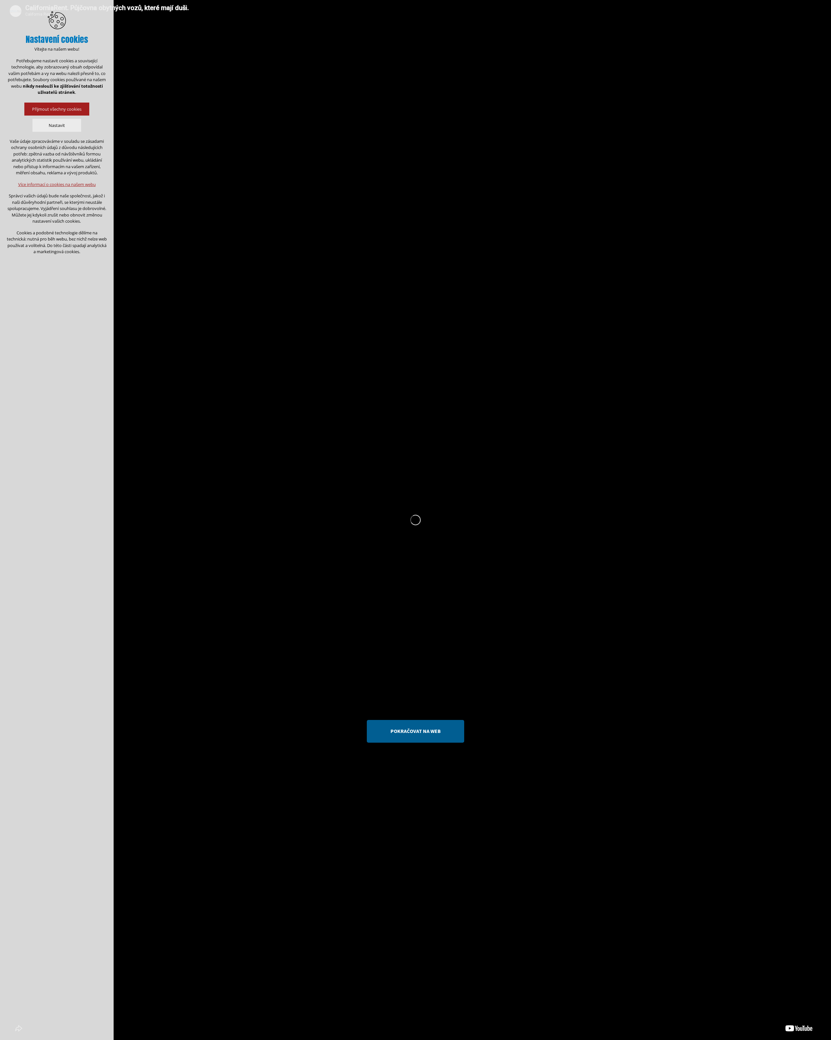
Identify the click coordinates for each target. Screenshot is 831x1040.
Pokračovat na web (416, 731)
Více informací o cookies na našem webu (57, 184)
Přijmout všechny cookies (56, 109)
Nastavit (57, 125)
